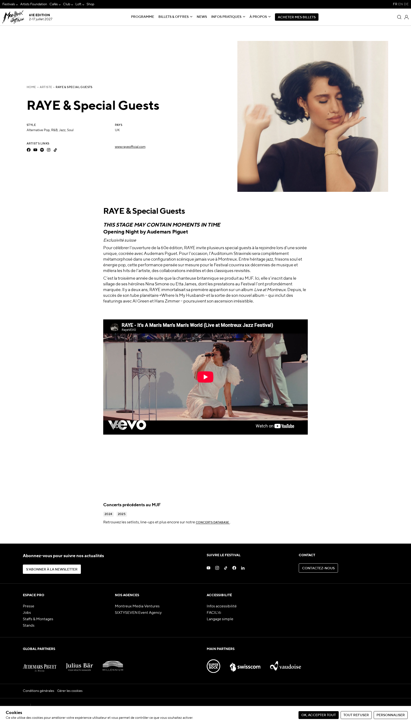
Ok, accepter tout (318, 715)
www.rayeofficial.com (130, 147)
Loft (78, 4)
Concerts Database (213, 522)
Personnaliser (391, 715)
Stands (28, 626)
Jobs (27, 613)
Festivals (8, 4)
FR (395, 4)
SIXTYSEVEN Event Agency (138, 613)
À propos (258, 17)
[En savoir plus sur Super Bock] (213, 663)
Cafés (53, 4)
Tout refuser (356, 715)
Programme (142, 17)
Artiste (46, 87)
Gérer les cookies (70, 691)
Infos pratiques (226, 17)
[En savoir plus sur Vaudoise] (285, 663)
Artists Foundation (33, 4)
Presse (28, 606)
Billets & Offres (173, 17)
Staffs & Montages (38, 619)
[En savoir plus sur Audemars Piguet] (39, 663)
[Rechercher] (399, 17)
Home (31, 87)
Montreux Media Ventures (137, 606)
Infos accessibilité (222, 606)
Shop (90, 4)
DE (406, 4)
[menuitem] (10, 4)
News (202, 17)
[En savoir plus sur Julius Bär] (79, 663)
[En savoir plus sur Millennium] (113, 663)
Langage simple (220, 619)
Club (66, 4)
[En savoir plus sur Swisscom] (245, 663)
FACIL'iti (214, 613)
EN (400, 4)
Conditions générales (38, 691)
